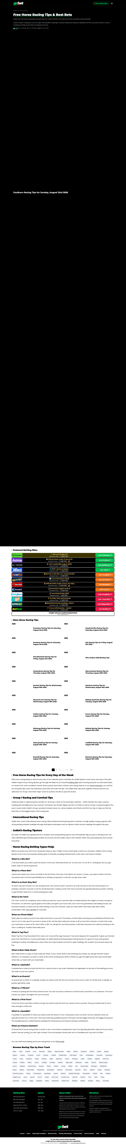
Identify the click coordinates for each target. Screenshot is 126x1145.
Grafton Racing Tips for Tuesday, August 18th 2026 (45, 715)
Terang (102, 1077)
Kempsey (41, 1066)
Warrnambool (55, 1080)
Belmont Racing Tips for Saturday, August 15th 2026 (98, 758)
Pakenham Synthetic (18, 1073)
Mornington (94, 1066)
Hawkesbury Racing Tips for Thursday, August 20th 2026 (44, 672)
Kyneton (56, 1066)
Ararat (20, 1051)
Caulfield (53, 1055)
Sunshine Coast (65, 1077)
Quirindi (56, 1073)
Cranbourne (29, 1058)
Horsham (93, 1062)
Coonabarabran (89, 1055)
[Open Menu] (111, 3)
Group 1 (37, 1062)
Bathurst (76, 1051)
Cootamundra (108, 1055)
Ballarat (50, 1051)
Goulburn (22, 1062)
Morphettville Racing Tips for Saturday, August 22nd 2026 (96, 629)
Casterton (45, 1055)
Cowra (21, 1058)
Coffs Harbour (73, 1055)
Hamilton (60, 1062)
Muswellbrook (50, 1069)
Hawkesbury (79, 1062)
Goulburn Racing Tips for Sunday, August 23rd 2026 (40, 192)
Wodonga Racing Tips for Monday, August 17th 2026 (46, 729)
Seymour (32, 1077)
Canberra (22, 1055)
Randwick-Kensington (74, 1073)
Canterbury (30, 1055)
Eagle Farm (59, 1058)
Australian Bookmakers (20, 1108)
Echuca (67, 1058)
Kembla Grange (32, 1066)
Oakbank (92, 1069)
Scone (25, 1077)
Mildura (70, 1066)
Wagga (31, 1080)
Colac (81, 1055)
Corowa (15, 1058)
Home (15, 10)
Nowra (85, 1069)
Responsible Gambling (39, 1133)
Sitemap (103, 1133)
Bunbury (15, 1055)
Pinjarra (28, 1073)
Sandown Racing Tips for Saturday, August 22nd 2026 (46, 643)
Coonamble (99, 1055)
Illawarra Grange (103, 1062)
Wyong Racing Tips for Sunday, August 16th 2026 (45, 744)
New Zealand (69, 1069)
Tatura (95, 1077)
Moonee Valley (84, 1066)
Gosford (15, 1062)
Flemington (75, 1058)
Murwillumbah (40, 1069)
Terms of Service (89, 1133)
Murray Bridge (30, 1069)
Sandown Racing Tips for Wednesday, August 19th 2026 (97, 686)
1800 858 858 (63, 1143)
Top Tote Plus (31, 910)
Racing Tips (41, 1097)
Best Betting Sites (19, 1097)
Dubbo (51, 1058)
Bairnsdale (42, 1051)
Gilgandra (97, 1058)
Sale (101, 1073)
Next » (71, 769)
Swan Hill (74, 1077)
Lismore (63, 1066)
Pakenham (107, 1069)
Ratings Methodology (65, 1133)
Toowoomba (16, 1080)
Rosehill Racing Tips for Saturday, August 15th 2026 (46, 758)
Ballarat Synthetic (59, 1051)
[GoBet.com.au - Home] (18, 3)
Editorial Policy (52, 1133)
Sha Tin (40, 1077)
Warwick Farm (65, 1080)
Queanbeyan (47, 1073)
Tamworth (82, 1077)
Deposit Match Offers (20, 1105)
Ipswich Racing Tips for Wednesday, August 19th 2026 (47, 686)
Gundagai (44, 1062)
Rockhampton (86, 1073)
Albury (14, 1051)
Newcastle (77, 1069)
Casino (38, 1055)
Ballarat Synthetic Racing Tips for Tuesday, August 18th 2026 (98, 701)
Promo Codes (17, 1111)
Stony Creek (55, 1077)
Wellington (74, 1080)
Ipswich (15, 1066)
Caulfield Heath (62, 1055)
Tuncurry (24, 1080)
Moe (76, 1066)
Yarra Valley (106, 1080)
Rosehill (95, 1073)
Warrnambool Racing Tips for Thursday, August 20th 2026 (96, 672)
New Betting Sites (19, 1102)
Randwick (63, 1073)
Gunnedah (52, 1062)
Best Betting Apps (19, 1099)
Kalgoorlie (22, 1066)
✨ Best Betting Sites (100, 3)
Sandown (108, 1073)
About (28, 1133)
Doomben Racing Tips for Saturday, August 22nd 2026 (47, 629)
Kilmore (49, 1066)
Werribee (83, 1080)
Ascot (34, 1051)
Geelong (90, 1058)
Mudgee (22, 1069)
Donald (36, 1058)
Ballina (68, 1051)
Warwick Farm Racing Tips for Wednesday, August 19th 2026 (45, 701)
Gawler (82, 1058)
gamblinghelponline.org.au (78, 1143)
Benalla (99, 1051)
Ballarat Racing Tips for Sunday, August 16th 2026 (97, 729)
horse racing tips (96, 785)
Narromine (59, 1069)
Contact (22, 1133)
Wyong (98, 1080)
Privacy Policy (78, 1133)
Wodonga (90, 1080)
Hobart (86, 1062)
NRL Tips (40, 1099)
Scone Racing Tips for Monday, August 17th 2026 (97, 715)
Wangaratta (39, 1080)
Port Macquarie (37, 1073)
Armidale (28, 1051)
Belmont (92, 1051)
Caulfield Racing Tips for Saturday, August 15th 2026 (98, 744)
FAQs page (60, 1041)
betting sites (73, 782)
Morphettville (103, 1066)
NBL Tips (40, 1108)
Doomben (44, 1058)
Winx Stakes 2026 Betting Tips (97, 658)
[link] (63, 555)
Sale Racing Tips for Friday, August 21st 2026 (99, 643)
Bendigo (106, 1051)
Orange (99, 1069)
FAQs (97, 1133)
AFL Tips (40, 1102)
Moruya (15, 1069)
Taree (89, 1077)
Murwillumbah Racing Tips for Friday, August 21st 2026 (45, 658)
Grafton (29, 1062)
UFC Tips (40, 1111)
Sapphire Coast (16, 1077)
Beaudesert (84, 1051)
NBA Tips (40, 1105)
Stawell (47, 1077)
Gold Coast (106, 1058)
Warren (47, 1080)
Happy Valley (69, 1062)
